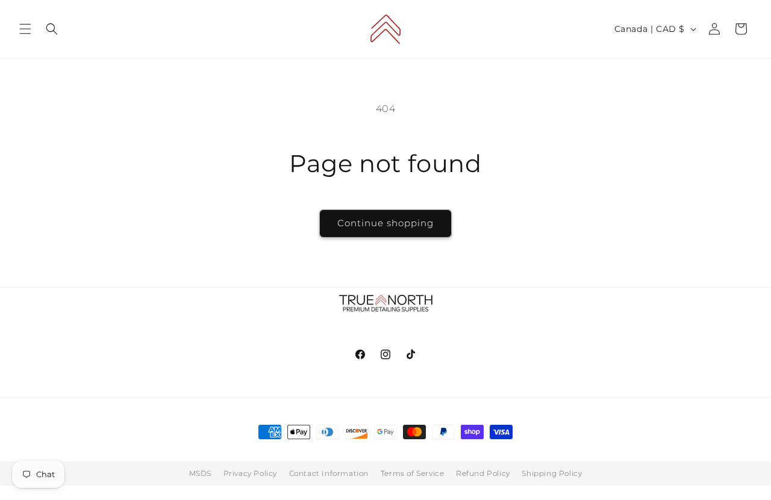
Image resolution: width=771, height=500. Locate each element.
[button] (25, 29)
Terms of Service (413, 473)
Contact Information (329, 473)
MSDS (200, 473)
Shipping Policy (552, 473)
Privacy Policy (250, 473)
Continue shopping (385, 223)
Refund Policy (483, 473)
